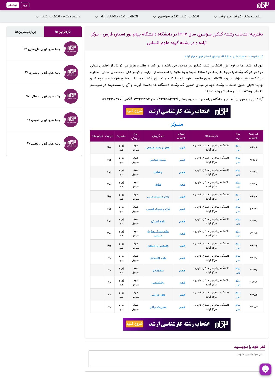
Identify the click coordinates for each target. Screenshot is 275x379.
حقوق (158, 184)
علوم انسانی (240, 56)
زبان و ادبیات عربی (158, 196)
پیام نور (237, 147)
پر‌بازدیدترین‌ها (25, 32)
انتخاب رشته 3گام (257, 5)
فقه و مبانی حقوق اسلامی (158, 233)
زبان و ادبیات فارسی (158, 208)
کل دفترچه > (255, 56)
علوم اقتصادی (158, 258)
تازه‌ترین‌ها (63, 32)
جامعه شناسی (158, 159)
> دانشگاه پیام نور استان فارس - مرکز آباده (208, 56)
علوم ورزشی (158, 294)
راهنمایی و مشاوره (158, 245)
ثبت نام (12, 5)
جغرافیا (158, 172)
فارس (182, 147)
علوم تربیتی (158, 221)
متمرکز (177, 124)
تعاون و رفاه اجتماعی (158, 147)
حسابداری (158, 270)
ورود (25, 5)
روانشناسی (158, 282)
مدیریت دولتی (158, 307)
